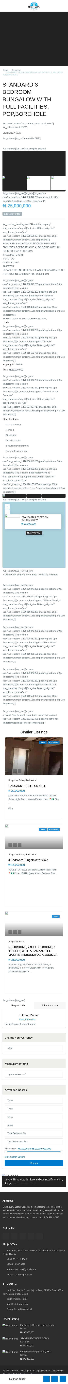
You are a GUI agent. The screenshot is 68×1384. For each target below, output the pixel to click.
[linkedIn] (22, 1236)
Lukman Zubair (29, 1015)
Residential (31, 780)
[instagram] (39, 1236)
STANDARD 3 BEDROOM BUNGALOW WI (34, 518)
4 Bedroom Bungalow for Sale (28, 860)
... (9, 802)
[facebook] (5, 1236)
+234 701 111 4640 (17, 1259)
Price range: (10, 1149)
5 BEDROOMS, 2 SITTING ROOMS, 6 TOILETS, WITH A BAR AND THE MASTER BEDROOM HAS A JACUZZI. (32, 951)
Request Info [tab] (18, 1005)
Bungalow (16, 70)
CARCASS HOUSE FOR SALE (27, 786)
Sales (18, 133)
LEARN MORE (51, 1217)
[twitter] (14, 1236)
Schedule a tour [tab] (50, 1005)
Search (34, 1163)
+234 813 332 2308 (17, 1299)
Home (5, 70)
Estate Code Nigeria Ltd (19, 1274)
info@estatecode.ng (17, 1304)
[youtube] (31, 1236)
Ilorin (6, 322)
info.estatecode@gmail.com (21, 1269)
